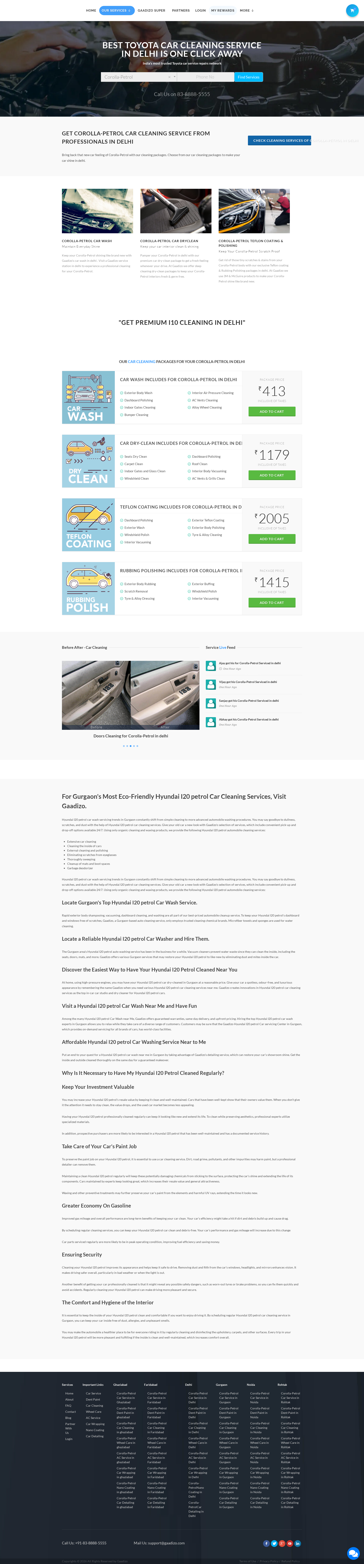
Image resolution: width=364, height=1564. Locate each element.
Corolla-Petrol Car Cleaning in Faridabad (157, 1427)
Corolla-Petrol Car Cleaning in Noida (259, 1427)
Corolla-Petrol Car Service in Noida (259, 1397)
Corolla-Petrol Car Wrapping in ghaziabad (126, 1472)
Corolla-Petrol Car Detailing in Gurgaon (228, 1502)
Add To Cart (272, 411)
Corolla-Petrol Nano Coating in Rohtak (290, 1487)
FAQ (68, 1405)
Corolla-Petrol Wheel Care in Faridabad (157, 1442)
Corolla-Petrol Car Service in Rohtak (290, 1397)
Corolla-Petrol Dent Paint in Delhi (198, 1412)
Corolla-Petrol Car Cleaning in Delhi (198, 1427)
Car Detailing (94, 1436)
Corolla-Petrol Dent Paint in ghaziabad (126, 1412)
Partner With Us (70, 1428)
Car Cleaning (94, 1405)
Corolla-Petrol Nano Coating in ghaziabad (126, 1487)
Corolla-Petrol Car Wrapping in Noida (259, 1472)
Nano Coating (95, 1430)
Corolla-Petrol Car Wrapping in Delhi (198, 1472)
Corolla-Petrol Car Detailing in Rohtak (290, 1502)
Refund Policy (290, 1561)
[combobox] (139, 77)
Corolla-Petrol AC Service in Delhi (198, 1457)
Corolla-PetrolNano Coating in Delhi (196, 1489)
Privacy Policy (269, 1561)
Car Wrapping (95, 1424)
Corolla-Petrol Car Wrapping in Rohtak (290, 1472)
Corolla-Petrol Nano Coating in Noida (259, 1487)
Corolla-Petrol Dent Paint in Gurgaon (228, 1412)
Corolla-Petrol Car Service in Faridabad (157, 1397)
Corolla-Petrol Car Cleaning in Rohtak (290, 1427)
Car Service (93, 1393)
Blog (68, 1418)
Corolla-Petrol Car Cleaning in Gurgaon (228, 1427)
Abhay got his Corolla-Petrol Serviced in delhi (249, 719)
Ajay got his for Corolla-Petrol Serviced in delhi (250, 663)
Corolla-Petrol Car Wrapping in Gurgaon (228, 1472)
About (69, 1399)
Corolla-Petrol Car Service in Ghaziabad (126, 1397)
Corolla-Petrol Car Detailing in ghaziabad (126, 1502)
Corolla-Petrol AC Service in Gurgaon (228, 1457)
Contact (70, 1411)
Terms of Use (247, 1561)
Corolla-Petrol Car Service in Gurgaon (228, 1397)
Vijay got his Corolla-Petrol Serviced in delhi (248, 682)
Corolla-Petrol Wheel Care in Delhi (198, 1442)
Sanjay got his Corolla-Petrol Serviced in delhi (249, 700)
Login (68, 1439)
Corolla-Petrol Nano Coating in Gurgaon (228, 1487)
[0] (351, 9)
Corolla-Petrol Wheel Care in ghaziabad (126, 1442)
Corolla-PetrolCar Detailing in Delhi (196, 1509)
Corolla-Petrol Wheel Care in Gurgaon (228, 1442)
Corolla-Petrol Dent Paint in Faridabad (157, 1412)
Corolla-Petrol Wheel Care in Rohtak (290, 1442)
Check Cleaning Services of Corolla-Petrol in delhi (282, 140)
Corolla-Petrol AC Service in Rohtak (290, 1457)
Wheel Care (93, 1411)
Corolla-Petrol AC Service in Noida (259, 1457)
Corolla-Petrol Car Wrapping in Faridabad (157, 1472)
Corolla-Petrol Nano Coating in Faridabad (157, 1487)
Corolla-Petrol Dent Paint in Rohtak (290, 1412)
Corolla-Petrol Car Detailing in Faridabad (157, 1502)
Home (69, 1393)
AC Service (93, 1418)
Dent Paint (93, 1399)
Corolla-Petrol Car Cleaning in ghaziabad (126, 1427)
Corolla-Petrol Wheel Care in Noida (259, 1442)
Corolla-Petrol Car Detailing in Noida (259, 1502)
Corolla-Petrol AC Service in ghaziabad (126, 1457)
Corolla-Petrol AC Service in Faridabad (157, 1457)
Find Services (249, 77)
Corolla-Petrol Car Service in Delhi (198, 1397)
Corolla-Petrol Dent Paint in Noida (259, 1412)
